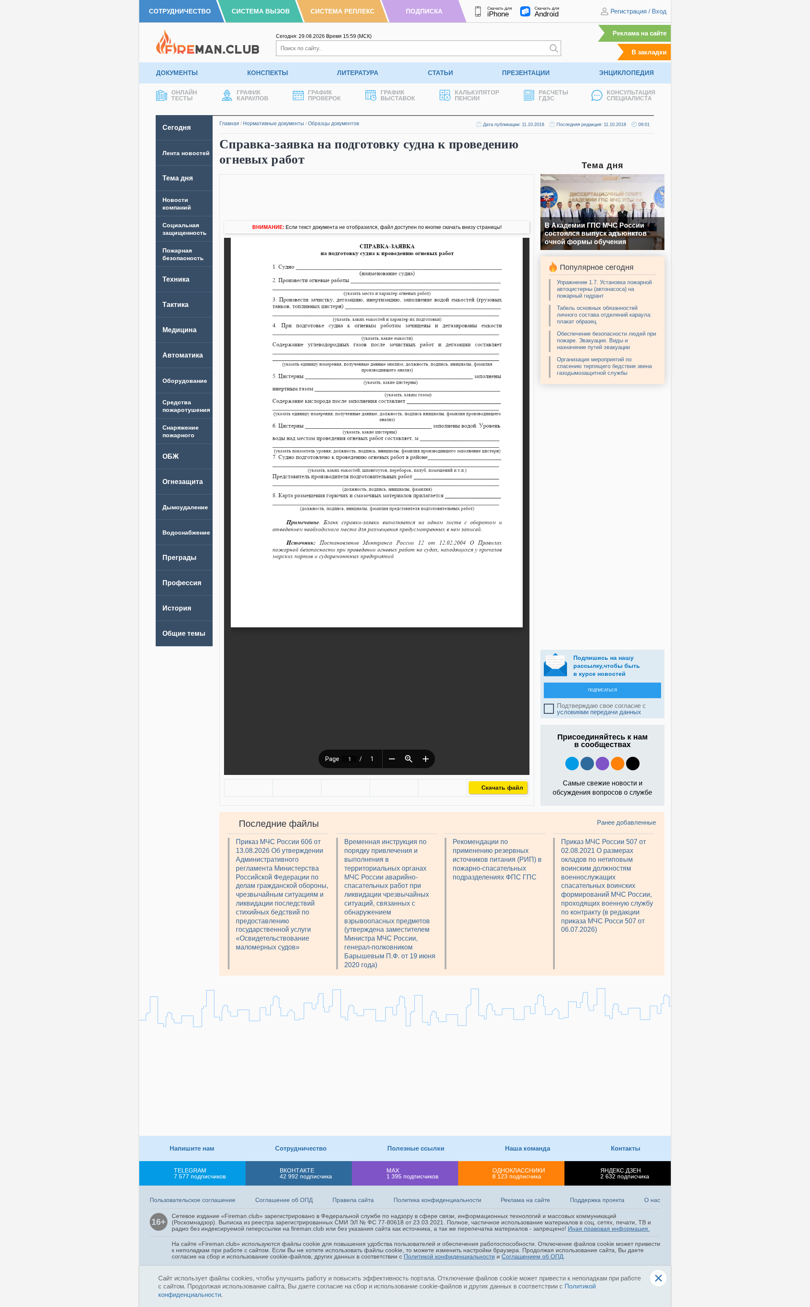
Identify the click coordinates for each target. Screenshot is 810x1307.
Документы (177, 72)
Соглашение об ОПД (284, 1200)
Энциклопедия (626, 72)
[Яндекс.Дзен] (633, 763)
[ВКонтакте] (248, 788)
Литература (357, 72)
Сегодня (176, 127)
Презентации (526, 72)
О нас (652, 1200)
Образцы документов (333, 123)
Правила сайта (353, 1200)
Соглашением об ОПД (532, 1256)
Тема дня (177, 178)
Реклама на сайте (640, 33)
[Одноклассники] (297, 788)
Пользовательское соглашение (192, 1200)
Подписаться (602, 690)
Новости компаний (176, 203)
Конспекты (267, 72)
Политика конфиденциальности (437, 1200)
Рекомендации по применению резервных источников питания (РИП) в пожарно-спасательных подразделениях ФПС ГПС (497, 859)
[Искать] (554, 48)
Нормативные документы (273, 123)
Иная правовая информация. (609, 1228)
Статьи (440, 72)
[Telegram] (394, 788)
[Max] (602, 763)
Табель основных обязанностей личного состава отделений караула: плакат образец (604, 315)
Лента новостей (186, 153)
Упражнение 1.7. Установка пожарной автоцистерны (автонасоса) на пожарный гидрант (604, 289)
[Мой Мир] (442, 788)
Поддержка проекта (597, 1200)
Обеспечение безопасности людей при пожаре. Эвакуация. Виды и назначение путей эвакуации (606, 340)
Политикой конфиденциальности (449, 1256)
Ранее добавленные (626, 822)
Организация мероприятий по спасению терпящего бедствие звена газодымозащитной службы (604, 366)
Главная (229, 123)
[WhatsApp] (345, 788)
